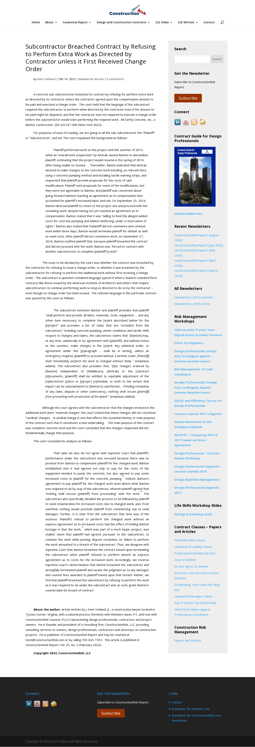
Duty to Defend (185, 560)
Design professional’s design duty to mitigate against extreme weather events (195, 356)
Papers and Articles (187, 640)
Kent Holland (46, 79)
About (49, 22)
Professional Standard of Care (194, 553)
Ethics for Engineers (189, 343)
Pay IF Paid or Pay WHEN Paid (195, 603)
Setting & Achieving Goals (193, 514)
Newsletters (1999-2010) (192, 304)
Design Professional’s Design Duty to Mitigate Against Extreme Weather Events (195, 387)
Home (36, 22)
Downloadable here (188, 214)
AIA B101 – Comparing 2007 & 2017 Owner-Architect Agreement (195, 440)
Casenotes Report (75, 22)
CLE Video (162, 22)
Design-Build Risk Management (197, 479)
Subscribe (188, 98)
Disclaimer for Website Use (190, 709)
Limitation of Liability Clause (193, 547)
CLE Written (186, 22)
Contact (209, 22)
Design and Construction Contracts (121, 22)
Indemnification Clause (189, 540)
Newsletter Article (91, 79)
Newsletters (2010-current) (193, 297)
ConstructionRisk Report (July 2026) (198, 245)
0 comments (115, 79)
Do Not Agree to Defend (191, 566)
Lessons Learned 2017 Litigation (198, 414)
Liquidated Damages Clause (193, 596)
